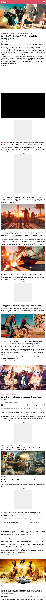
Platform (10, 585)
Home (2, 31)
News (6, 392)
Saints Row (6, 363)
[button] (44, 44)
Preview (13, 363)
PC (10, 363)
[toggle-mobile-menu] (44, 2)
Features (7, 31)
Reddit (29, 538)
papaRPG (13, 512)
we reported (9, 412)
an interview (5, 142)
